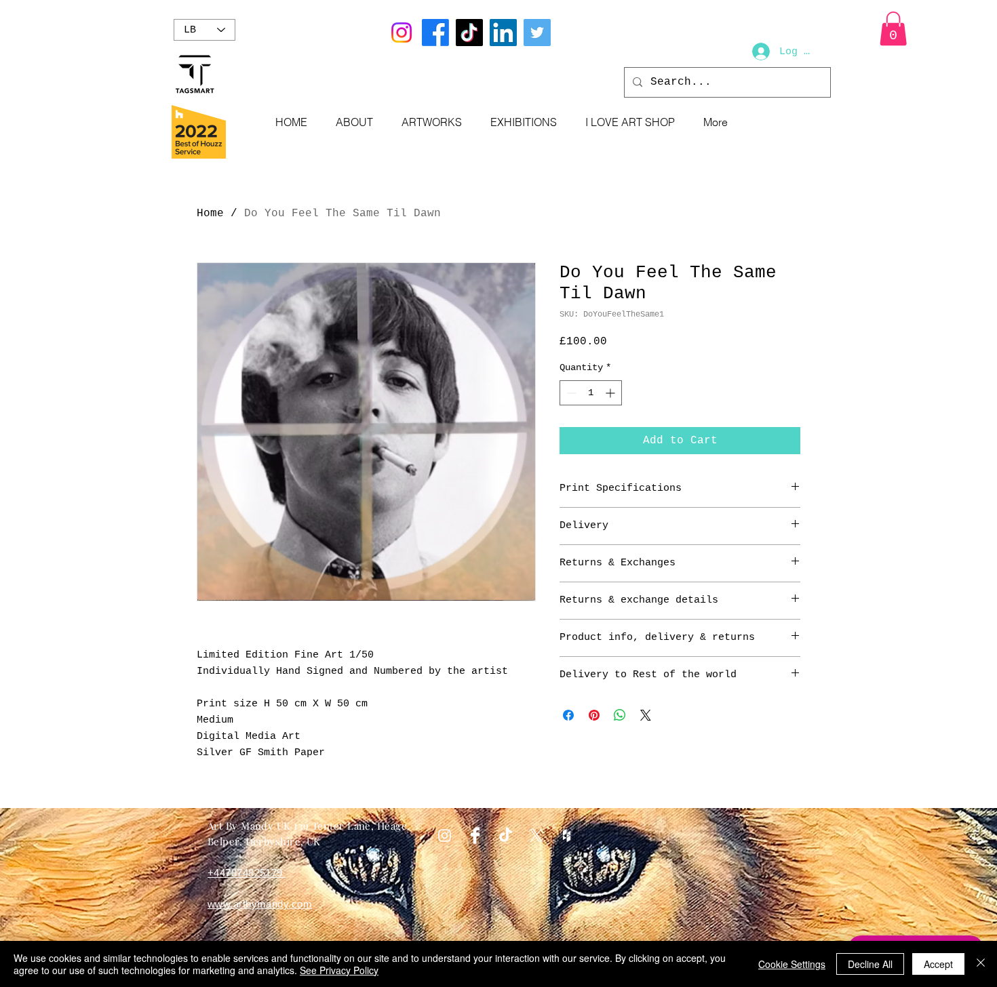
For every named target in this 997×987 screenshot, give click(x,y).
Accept (938, 964)
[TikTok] (469, 32)
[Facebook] (435, 32)
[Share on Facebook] (568, 715)
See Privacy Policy (339, 970)
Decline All (870, 964)
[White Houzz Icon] (566, 835)
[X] (536, 835)
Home (210, 213)
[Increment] (611, 393)
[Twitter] (537, 32)
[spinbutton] (591, 393)
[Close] (981, 964)
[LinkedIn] (503, 32)
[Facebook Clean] (475, 835)
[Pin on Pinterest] (594, 715)
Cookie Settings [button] (791, 964)
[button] (893, 28)
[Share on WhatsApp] (620, 715)
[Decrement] (570, 393)
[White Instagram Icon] (444, 835)
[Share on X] (646, 715)
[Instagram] (401, 32)
